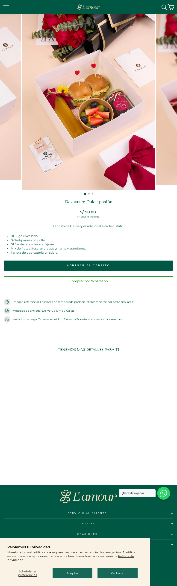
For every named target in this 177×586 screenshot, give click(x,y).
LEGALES (87, 523)
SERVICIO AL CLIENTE (87, 513)
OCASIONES (87, 534)
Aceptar (72, 573)
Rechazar (118, 573)
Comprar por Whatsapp (88, 281)
